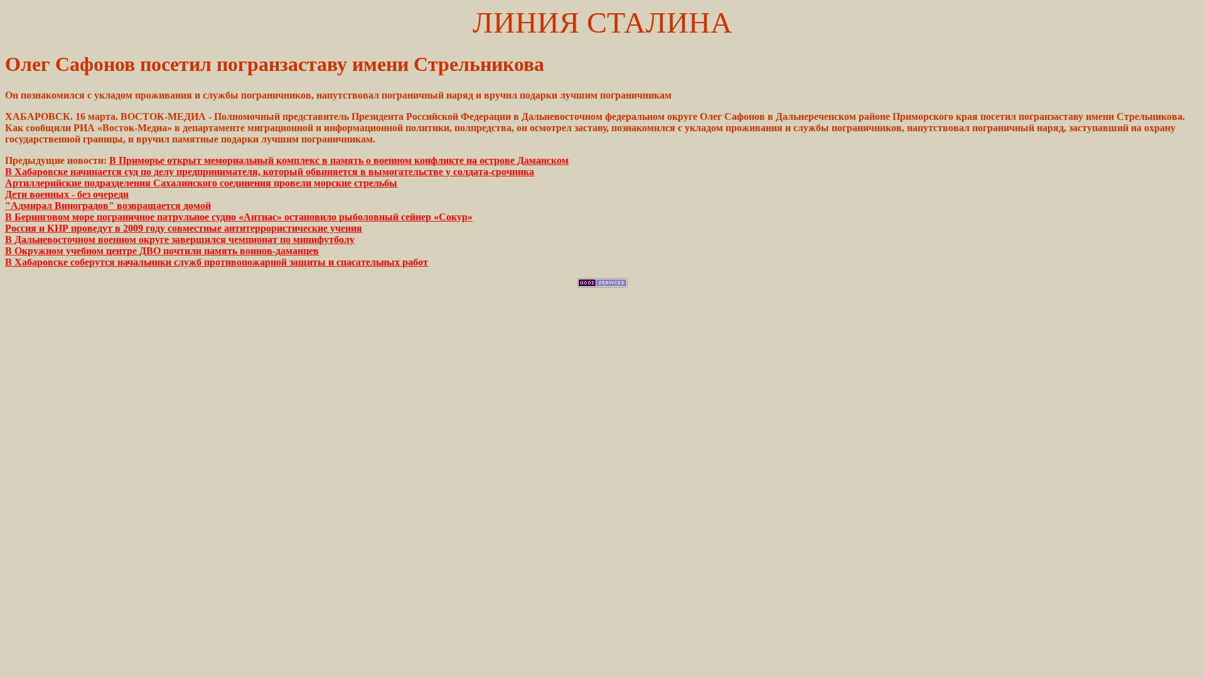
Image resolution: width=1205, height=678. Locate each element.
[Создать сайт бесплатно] (602, 284)
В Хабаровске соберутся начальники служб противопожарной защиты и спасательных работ (216, 262)
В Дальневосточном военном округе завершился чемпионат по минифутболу (180, 239)
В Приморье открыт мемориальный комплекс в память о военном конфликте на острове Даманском (339, 160)
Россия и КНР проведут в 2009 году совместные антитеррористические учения (183, 228)
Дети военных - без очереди (67, 194)
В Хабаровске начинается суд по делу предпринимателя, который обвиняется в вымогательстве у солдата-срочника (269, 171)
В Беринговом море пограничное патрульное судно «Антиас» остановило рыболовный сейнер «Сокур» (239, 217)
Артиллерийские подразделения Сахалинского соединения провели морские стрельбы (201, 183)
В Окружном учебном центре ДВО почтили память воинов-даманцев (162, 250)
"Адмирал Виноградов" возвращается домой (108, 205)
